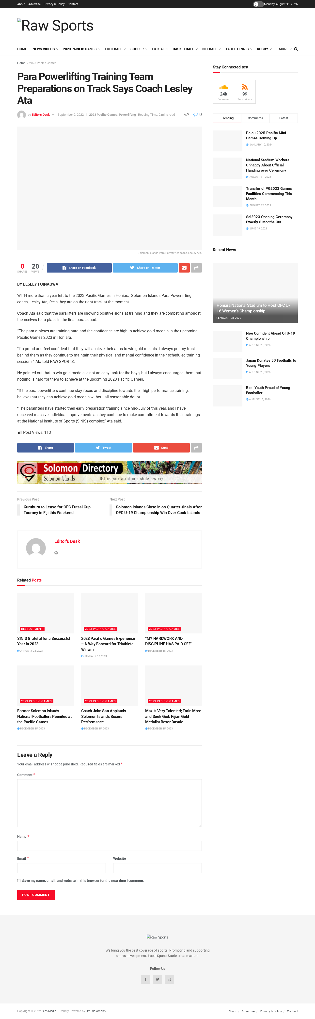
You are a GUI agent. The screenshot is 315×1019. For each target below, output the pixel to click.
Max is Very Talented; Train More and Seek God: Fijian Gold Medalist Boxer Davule (173, 716)
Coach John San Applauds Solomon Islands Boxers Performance (103, 716)
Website (119, 858)
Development (32, 629)
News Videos (43, 49)
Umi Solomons (96, 1011)
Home (22, 49)
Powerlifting (127, 114)
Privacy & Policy (54, 4)
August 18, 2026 (259, 399)
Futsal (158, 49)
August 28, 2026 (230, 318)
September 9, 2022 (71, 114)
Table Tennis (237, 49)
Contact (73, 4)
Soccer (137, 49)
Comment (26, 774)
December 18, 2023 (160, 650)
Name (23, 836)
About (21, 4)
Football (113, 49)
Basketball (183, 49)
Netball (209, 49)
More (283, 49)
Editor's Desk (41, 114)
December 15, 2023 (32, 728)
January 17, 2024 (95, 656)
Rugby (262, 49)
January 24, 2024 (31, 650)
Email (23, 858)
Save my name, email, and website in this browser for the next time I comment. (83, 881)
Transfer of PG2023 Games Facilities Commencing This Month (269, 193)
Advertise (34, 4)
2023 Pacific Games (80, 49)
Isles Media (49, 1011)
